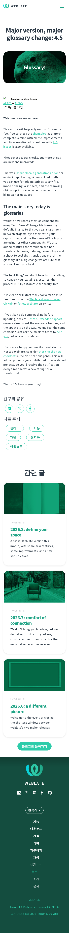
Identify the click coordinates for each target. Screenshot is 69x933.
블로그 (7, 103)
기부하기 (36, 850)
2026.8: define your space (29, 532)
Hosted (32, 319)
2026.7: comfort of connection (28, 620)
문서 (36, 886)
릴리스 (19, 103)
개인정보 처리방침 (27, 913)
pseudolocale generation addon (37, 173)
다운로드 (36, 829)
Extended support (50, 319)
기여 (36, 843)
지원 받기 (36, 865)
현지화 (35, 437)
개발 (13, 437)
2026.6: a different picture (28, 709)
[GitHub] (49, 793)
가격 (36, 836)
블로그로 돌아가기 (34, 746)
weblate (34, 783)
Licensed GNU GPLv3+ (48, 907)
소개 (36, 879)
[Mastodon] (34, 793)
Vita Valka (53, 913)
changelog (40, 134)
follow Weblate (28, 304)
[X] (26, 793)
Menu (62, 6)
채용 (36, 857)
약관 (13, 913)
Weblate (19, 6)
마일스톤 (16, 447)
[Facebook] (42, 793)
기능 (37, 428)
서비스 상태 (34, 900)
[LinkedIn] (19, 793)
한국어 (32, 810)
